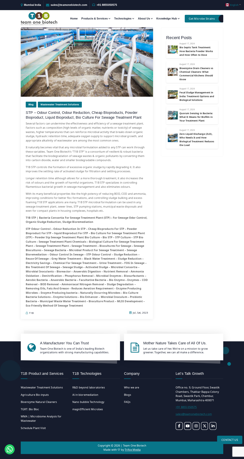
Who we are (131, 387)
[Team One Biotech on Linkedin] (213, 426)
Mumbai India (32, 4)
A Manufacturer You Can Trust (64, 343)
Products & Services (94, 18)
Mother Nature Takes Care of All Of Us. (175, 343)
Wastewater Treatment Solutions (60, 104)
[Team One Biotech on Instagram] (196, 426)
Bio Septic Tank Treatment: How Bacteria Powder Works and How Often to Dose (196, 51)
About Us (144, 18)
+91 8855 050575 (186, 407)
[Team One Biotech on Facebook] (179, 426)
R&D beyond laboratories (88, 387)
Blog (31, 104)
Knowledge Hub (166, 18)
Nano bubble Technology (88, 402)
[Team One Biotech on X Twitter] (204, 426)
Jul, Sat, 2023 (140, 312)
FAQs (127, 402)
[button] (10, 449)
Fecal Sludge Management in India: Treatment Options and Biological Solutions (196, 96)
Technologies (123, 18)
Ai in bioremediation (85, 395)
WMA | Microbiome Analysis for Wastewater (41, 419)
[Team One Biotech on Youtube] (187, 426)
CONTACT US (229, 440)
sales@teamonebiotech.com (69, 4)
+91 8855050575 (107, 4)
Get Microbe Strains (202, 18)
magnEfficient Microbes (87, 409)
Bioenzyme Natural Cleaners (39, 402)
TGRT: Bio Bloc (30, 409)
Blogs (127, 395)
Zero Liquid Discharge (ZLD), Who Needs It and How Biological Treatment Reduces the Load (196, 139)
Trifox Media (133, 450)
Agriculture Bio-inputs (35, 395)
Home (74, 18)
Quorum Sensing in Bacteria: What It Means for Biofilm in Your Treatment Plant (196, 117)
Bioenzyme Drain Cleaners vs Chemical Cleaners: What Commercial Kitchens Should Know (196, 74)
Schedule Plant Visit (33, 428)
